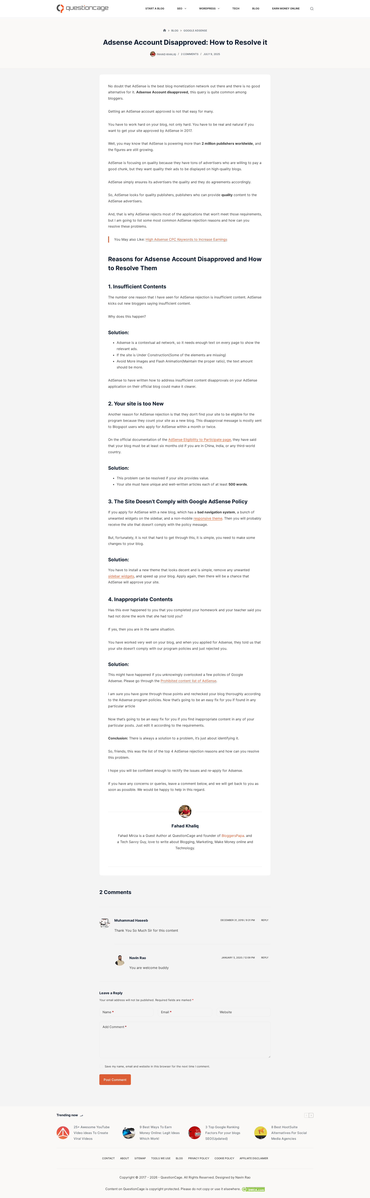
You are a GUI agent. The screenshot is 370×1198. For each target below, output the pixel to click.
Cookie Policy (224, 1158)
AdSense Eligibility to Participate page (199, 439)
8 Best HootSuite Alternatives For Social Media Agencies (289, 1133)
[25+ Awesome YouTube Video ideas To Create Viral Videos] (63, 1132)
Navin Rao (243, 1177)
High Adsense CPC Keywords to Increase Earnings (186, 239)
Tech (235, 8)
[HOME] (164, 30)
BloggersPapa (233, 835)
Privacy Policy (198, 1158)
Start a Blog (154, 8)
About (124, 1158)
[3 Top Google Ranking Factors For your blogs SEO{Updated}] (194, 1132)
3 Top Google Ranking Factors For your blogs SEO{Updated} (222, 1133)
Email (166, 1012)
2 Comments (189, 54)
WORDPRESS (207, 8)
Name (108, 1012)
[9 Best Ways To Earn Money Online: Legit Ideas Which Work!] (128, 1132)
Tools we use (160, 1158)
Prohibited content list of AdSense (188, 681)
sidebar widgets (121, 576)
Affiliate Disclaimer (254, 1158)
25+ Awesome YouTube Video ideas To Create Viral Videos (92, 1133)
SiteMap (140, 1158)
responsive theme (208, 518)
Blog (255, 8)
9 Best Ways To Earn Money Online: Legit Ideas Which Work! (160, 1133)
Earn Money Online (286, 8)
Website (226, 1012)
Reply (265, 920)
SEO (179, 8)
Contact (108, 1158)
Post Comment (115, 1080)
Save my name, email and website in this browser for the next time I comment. (157, 1066)
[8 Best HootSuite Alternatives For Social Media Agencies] (260, 1132)
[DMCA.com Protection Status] (253, 1189)
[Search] (311, 8)
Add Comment (115, 1027)
